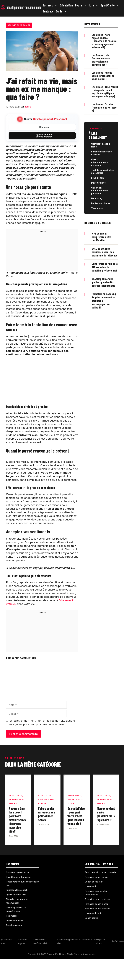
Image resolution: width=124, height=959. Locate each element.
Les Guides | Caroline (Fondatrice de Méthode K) (104, 107)
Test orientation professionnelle (100, 872)
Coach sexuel (91, 918)
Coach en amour (14, 925)
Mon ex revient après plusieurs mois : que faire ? (106, 814)
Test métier (11, 916)
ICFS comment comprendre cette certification (101, 237)
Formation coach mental (96, 904)
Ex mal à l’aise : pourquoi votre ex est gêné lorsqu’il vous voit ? (76, 816)
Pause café (15, 796)
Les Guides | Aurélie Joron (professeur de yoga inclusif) (103, 75)
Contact (120, 941)
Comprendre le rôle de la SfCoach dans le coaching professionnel (105, 267)
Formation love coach (17, 890)
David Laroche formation (18, 877)
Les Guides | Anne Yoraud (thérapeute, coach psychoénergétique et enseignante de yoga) (105, 91)
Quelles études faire (16, 894)
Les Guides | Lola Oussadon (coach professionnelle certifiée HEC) (101, 60)
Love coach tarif (93, 913)
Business (48, 5)
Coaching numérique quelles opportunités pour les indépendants (103, 282)
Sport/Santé (108, 5)
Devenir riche (98, 182)
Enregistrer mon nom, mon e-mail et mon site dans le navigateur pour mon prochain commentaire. (42, 722)
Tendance (48, 11)
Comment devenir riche (17, 872)
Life (91, 5)
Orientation (66, 5)
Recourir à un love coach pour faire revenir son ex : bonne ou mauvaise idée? (17, 819)
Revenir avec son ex (19, 25)
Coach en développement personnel (99, 190)
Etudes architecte (100, 203)
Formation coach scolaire (97, 908)
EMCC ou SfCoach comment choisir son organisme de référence (104, 252)
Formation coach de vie (96, 877)
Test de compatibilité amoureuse (102, 171)
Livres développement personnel (99, 162)
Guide (59, 11)
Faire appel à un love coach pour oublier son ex (46, 814)
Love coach (97, 177)
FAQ (114, 941)
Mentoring (96, 198)
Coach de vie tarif (94, 881)
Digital (78, 5)
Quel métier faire (14, 920)
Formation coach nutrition (97, 899)
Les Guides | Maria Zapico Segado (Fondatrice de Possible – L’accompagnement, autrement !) (104, 41)
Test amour (97, 208)
